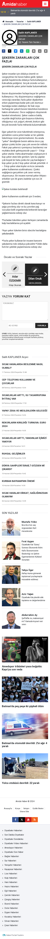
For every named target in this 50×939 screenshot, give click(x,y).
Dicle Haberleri (11, 908)
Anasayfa (9, 22)
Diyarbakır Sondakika (13, 839)
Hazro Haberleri (11, 886)
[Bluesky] (15, 51)
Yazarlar (20, 22)
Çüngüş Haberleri (12, 899)
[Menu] (45, 4)
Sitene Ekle (24, 812)
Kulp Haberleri (10, 878)
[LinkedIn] (21, 51)
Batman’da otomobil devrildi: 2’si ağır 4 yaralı (28, 12)
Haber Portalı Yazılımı (15, 935)
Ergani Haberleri (11, 912)
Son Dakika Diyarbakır (14, 835)
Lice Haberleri (10, 873)
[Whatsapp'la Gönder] (27, 51)
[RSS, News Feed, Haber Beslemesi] (34, 819)
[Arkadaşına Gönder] (33, 51)
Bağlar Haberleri (11, 856)
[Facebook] (3, 51)
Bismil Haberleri (11, 904)
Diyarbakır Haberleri (13, 830)
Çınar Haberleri (11, 925)
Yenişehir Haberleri (12, 865)
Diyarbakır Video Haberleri (16, 843)
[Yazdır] (39, 51)
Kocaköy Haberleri (12, 917)
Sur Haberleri (10, 860)
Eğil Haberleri (10, 891)
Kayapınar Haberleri (13, 869)
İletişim (26, 808)
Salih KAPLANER (34, 22)
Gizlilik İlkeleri (38, 808)
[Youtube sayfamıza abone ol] (28, 819)
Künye (17, 808)
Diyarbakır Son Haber (13, 852)
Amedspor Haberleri (13, 848)
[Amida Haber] (14, 3)
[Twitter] (9, 51)
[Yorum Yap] (45, 51)
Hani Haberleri (10, 882)
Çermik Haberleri (11, 895)
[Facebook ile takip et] (15, 819)
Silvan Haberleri (11, 921)
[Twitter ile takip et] (22, 819)
